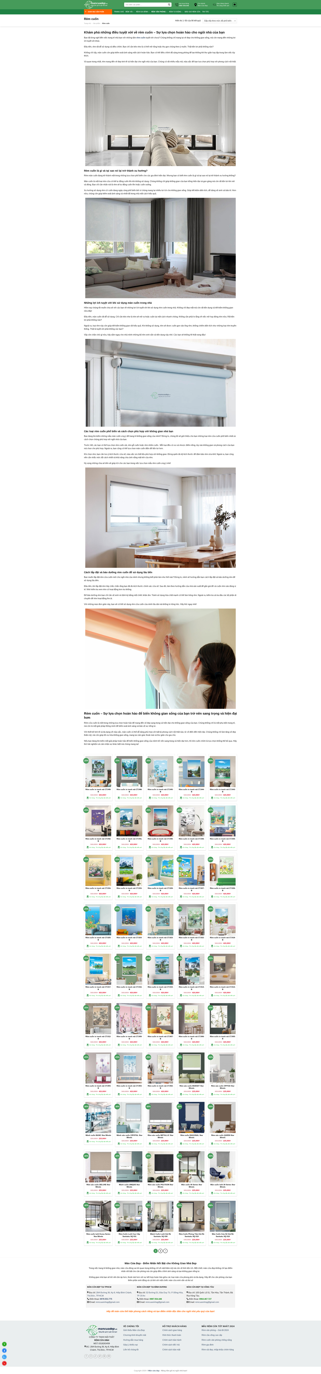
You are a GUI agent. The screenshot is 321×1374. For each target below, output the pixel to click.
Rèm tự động (175, 12)
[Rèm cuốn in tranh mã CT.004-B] (98, 1067)
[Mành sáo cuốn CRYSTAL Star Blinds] (129, 1117)
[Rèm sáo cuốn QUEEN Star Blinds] (223, 1117)
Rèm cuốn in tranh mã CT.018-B (222, 939)
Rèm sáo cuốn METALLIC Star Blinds (160, 1136)
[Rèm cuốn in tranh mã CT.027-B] (192, 870)
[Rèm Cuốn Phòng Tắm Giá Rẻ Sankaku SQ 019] (192, 1216)
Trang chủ (119, 12)
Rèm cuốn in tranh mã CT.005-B (222, 1037)
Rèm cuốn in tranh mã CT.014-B (191, 988)
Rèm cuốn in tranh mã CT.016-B (129, 988)
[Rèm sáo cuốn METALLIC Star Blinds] (160, 1117)
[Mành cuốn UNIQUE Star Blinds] (129, 1166)
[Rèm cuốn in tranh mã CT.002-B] (160, 1067)
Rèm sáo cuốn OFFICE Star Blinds (222, 1087)
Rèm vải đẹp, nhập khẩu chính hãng (218, 1350)
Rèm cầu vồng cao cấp (212, 1335)
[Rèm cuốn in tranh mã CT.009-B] (129, 1018)
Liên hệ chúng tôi (131, 1350)
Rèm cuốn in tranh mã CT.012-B (98, 1037)
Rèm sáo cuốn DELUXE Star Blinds (98, 1186)
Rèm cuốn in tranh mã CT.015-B (160, 988)
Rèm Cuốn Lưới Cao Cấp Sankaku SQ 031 (129, 1235)
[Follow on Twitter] (100, 1356)
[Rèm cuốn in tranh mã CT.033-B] (129, 870)
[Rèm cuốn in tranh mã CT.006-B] (192, 1018)
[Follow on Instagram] (91, 1356)
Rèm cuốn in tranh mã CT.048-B (129, 790)
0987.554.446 (156, 1299)
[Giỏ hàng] (235, 5)
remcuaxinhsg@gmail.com (107, 1302)
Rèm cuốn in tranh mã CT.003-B (129, 1087)
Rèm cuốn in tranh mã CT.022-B (191, 939)
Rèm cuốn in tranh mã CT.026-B (222, 889)
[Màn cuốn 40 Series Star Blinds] (192, 1166)
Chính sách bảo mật (171, 1350)
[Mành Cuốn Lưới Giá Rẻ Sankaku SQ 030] (160, 1216)
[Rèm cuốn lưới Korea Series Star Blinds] (98, 1216)
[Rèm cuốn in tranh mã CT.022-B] (192, 919)
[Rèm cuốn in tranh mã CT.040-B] (160, 820)
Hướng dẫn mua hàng (133, 1340)
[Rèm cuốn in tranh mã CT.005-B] (223, 1018)
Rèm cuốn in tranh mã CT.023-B (160, 939)
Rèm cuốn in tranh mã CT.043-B (222, 790)
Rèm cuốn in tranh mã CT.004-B (98, 1087)
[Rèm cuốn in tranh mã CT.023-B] (160, 919)
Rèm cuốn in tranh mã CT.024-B (129, 939)
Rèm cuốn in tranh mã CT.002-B (160, 1087)
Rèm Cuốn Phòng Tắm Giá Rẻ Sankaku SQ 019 (191, 1235)
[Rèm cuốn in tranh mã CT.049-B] (98, 771)
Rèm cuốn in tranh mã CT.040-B (160, 840)
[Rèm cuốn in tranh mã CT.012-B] (98, 1018)
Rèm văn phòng (158, 12)
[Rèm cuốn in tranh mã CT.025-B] (98, 919)
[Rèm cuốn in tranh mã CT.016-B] (129, 969)
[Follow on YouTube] (109, 1356)
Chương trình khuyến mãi (134, 1335)
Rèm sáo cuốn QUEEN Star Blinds (222, 1136)
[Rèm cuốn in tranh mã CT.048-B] (129, 771)
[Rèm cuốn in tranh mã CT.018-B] (223, 919)
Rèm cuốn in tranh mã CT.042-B (98, 840)
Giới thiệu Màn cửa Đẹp (134, 1330)
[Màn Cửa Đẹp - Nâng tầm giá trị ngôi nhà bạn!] (96, 4)
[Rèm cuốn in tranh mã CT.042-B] (98, 820)
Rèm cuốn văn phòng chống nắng (217, 1340)
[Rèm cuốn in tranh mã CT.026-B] (223, 870)
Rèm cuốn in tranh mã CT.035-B (222, 840)
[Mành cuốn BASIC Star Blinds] (98, 1117)
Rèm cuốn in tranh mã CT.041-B (129, 840)
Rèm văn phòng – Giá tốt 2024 (215, 1330)
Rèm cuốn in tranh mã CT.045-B (160, 790)
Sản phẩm (96, 23)
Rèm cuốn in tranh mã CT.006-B (191, 1037)
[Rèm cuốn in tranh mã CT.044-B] (192, 771)
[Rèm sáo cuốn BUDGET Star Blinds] (192, 1067)
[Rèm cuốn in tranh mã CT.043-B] (223, 771)
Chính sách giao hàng (172, 1330)
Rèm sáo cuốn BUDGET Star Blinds (192, 1087)
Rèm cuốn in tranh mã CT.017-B (98, 988)
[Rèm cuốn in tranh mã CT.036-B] (192, 820)
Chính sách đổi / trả (171, 1345)
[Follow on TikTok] (95, 1356)
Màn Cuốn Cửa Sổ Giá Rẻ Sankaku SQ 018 (223, 1235)
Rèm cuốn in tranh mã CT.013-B (222, 988)
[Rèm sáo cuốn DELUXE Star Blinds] (98, 1166)
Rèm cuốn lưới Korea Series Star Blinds (98, 1235)
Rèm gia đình (142, 12)
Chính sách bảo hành (171, 1340)
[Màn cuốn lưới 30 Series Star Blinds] (223, 1166)
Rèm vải (129, 12)
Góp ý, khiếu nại (130, 1345)
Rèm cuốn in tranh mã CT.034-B (98, 889)
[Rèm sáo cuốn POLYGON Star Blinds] (160, 1166)
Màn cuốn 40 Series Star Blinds (191, 1186)
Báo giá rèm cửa (192, 12)
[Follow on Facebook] (86, 1356)
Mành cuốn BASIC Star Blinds (98, 1135)
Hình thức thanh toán (171, 1335)
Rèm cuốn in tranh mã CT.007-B (160, 1037)
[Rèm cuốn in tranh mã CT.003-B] (129, 1067)
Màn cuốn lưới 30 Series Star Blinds (222, 1186)
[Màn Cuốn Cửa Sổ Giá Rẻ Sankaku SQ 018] (223, 1216)
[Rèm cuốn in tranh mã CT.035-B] (223, 820)
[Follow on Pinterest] (104, 1356)
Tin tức (205, 12)
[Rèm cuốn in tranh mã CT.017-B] (98, 969)
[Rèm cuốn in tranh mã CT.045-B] (160, 771)
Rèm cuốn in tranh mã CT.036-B (191, 840)
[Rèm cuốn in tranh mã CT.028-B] (160, 870)
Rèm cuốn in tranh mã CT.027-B (191, 889)
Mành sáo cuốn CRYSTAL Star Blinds (129, 1136)
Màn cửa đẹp (153, 1371)
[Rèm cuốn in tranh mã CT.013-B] (223, 969)
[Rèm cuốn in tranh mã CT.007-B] (160, 1018)
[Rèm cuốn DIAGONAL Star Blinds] (192, 1117)
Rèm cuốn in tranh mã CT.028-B (160, 889)
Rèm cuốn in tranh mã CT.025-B (98, 939)
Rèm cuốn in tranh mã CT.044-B (191, 790)
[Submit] (169, 5)
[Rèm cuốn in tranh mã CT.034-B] (98, 870)
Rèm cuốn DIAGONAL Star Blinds (191, 1136)
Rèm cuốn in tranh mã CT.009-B (129, 1037)
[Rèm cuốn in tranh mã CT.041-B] (129, 820)
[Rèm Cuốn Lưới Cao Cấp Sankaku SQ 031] (129, 1216)
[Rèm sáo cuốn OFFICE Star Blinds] (223, 1067)
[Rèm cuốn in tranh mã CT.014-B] (192, 969)
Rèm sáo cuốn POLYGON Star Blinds (160, 1186)
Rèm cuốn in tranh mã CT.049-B (98, 790)
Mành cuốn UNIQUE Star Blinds (129, 1186)
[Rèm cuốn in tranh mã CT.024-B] (129, 919)
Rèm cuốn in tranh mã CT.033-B (129, 889)
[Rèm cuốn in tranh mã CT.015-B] (160, 969)
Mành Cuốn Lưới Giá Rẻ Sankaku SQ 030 (160, 1235)
